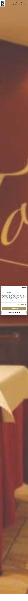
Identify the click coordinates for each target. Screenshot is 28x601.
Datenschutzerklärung (7, 300)
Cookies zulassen (14, 308)
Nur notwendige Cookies (14, 312)
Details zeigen (20, 304)
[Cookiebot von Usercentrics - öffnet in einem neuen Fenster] (21, 287)
